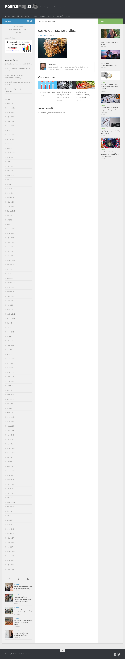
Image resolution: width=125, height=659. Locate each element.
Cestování (51, 16)
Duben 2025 (10, 162)
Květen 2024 (10, 197)
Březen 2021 (10, 345)
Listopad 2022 (11, 265)
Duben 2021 (10, 341)
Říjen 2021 (9, 323)
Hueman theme (27, 654)
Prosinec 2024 (11, 175)
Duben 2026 (10, 121)
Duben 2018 (10, 484)
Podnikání (15, 16)
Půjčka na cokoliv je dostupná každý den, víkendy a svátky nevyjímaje (109, 110)
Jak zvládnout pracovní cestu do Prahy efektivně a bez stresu (23, 622)
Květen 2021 (10, 336)
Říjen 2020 (9, 363)
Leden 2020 (10, 390)
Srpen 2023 (10, 224)
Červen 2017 (10, 529)
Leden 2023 (10, 256)
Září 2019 (9, 408)
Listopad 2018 (11, 453)
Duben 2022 (10, 296)
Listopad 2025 (11, 139)
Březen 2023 (10, 247)
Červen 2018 (10, 475)
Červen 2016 (10, 560)
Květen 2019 (10, 426)
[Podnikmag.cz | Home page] (21, 7)
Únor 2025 (10, 166)
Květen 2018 (10, 480)
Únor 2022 (10, 305)
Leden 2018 (10, 498)
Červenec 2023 (11, 229)
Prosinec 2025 (11, 135)
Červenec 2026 (11, 108)
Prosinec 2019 (11, 395)
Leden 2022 (10, 309)
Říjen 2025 (9, 144)
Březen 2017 (10, 542)
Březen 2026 (10, 126)
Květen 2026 (10, 117)
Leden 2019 (10, 444)
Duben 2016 (10, 569)
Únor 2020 (10, 386)
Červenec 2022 (11, 283)
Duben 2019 (10, 430)
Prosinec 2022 (11, 260)
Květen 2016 (10, 565)
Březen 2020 (10, 381)
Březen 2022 (10, 301)
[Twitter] (31, 21)
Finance (34, 16)
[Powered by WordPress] (11, 653)
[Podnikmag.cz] (28, 21)
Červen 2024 (10, 193)
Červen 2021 (10, 332)
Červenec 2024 (11, 189)
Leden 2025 (10, 171)
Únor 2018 (10, 493)
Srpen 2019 (10, 412)
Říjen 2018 (9, 457)
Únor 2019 (10, 439)
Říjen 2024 (9, 180)
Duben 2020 (10, 377)
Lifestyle (42, 16)
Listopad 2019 (11, 399)
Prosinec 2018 (11, 448)
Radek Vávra (44, 35)
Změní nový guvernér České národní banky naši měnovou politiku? (109, 86)
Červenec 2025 (11, 153)
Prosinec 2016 (11, 551)
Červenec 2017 (11, 524)
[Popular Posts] (18, 579)
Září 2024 (9, 184)
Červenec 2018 (11, 471)
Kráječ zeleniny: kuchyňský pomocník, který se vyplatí (83, 94)
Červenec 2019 (11, 417)
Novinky (7, 16)
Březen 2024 (10, 206)
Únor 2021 (10, 350)
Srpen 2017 (10, 520)
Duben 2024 (10, 202)
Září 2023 (9, 220)
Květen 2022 (10, 292)
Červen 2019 (10, 421)
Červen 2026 (10, 112)
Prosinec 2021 (11, 314)
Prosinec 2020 (11, 359)
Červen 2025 (10, 157)
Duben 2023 (10, 242)
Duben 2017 (10, 538)
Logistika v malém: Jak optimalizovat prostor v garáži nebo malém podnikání (23, 599)
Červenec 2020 (11, 372)
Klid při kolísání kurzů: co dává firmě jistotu (19, 64)
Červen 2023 (10, 233)
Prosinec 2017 (11, 502)
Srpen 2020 (10, 368)
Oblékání (59, 16)
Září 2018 (9, 462)
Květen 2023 (10, 238)
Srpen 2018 (10, 466)
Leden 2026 (10, 130)
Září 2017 (9, 516)
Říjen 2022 (9, 269)
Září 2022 (9, 274)
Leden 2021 (10, 354)
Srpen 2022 (10, 278)
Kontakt (67, 16)
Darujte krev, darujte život (46, 92)
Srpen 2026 (10, 103)
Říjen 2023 (9, 215)
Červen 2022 (10, 287)
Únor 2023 (10, 251)
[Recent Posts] (9, 579)
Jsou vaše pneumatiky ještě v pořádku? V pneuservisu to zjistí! (64, 94)
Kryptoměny (25, 16)
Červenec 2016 (11, 556)
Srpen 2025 (10, 148)
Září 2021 (9, 327)
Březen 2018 (10, 489)
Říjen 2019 (9, 404)
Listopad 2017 (11, 507)
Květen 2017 (10, 533)
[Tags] (27, 579)
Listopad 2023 (11, 211)
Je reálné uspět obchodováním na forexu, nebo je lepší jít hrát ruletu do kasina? (110, 154)
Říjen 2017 (9, 511)
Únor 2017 (10, 547)
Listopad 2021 (11, 318)
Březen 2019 (10, 435)
